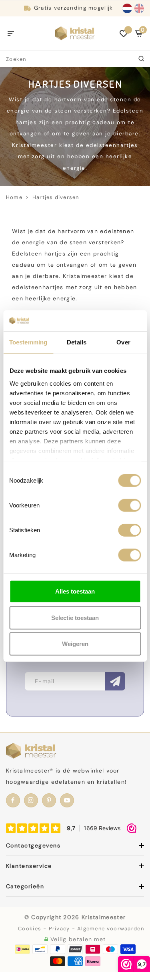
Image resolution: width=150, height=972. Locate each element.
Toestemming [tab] (28, 342)
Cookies (29, 928)
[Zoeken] (142, 59)
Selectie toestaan (75, 617)
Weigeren (75, 643)
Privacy (59, 928)
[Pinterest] (49, 800)
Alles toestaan (75, 591)
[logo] (74, 32)
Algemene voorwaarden (110, 928)
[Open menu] (11, 33)
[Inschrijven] (115, 681)
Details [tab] (76, 342)
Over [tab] (123, 342)
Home (14, 197)
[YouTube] (67, 800)
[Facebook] (13, 800)
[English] (139, 8)
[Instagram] (31, 800)
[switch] (129, 505)
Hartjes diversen (55, 197)
